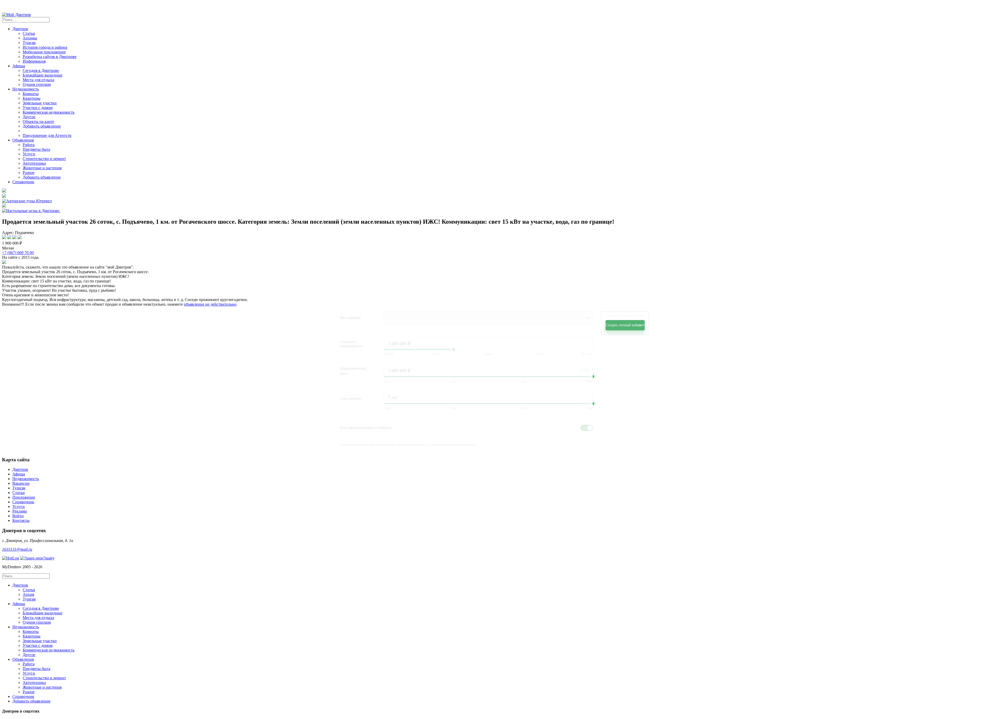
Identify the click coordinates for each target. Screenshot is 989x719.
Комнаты (31, 93)
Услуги (29, 154)
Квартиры (31, 98)
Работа (29, 145)
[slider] (593, 376)
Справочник (23, 182)
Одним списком (37, 84)
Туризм (29, 42)
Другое (29, 117)
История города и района (45, 47)
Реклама (19, 511)
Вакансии (21, 483)
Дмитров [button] (20, 29)
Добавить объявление (42, 126)
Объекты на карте (38, 121)
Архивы (30, 38)
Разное (29, 172)
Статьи (29, 33)
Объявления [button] (23, 140)
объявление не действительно (210, 304)
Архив (28, 594)
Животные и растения (42, 168)
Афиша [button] (18, 66)
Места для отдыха (38, 80)
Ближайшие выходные (42, 75)
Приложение (23, 497)
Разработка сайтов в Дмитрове (49, 56)
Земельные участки (40, 103)
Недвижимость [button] (25, 89)
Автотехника (34, 163)
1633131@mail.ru (17, 549)
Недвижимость (25, 478)
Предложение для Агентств (47, 135)
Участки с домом (38, 107)
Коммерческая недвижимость (48, 112)
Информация (34, 61)
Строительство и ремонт (44, 158)
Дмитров (20, 469)
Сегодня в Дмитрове (41, 70)
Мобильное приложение (44, 52)
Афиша (18, 474)
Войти (18, 516)
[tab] (499, 592)
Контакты (21, 520)
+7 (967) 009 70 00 (18, 252)
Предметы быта (36, 149)
